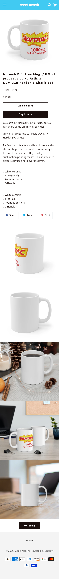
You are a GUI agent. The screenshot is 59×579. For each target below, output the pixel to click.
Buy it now (26, 114)
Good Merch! (22, 550)
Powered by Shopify (42, 550)
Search (29, 540)
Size (7, 90)
